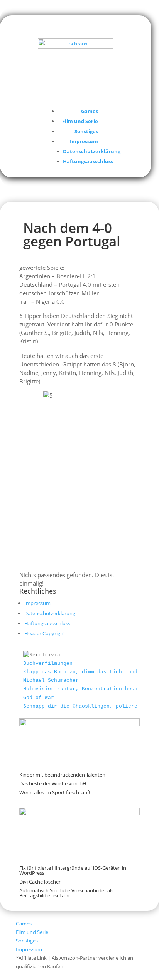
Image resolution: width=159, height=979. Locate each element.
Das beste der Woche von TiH (52, 783)
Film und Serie (80, 121)
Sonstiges (86, 131)
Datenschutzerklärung (91, 151)
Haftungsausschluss (88, 161)
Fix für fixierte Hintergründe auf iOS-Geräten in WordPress (72, 870)
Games (89, 111)
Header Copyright (44, 633)
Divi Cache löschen (40, 881)
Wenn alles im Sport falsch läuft (55, 792)
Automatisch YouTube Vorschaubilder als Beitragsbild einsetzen (66, 893)
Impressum (84, 141)
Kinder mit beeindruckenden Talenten (62, 774)
